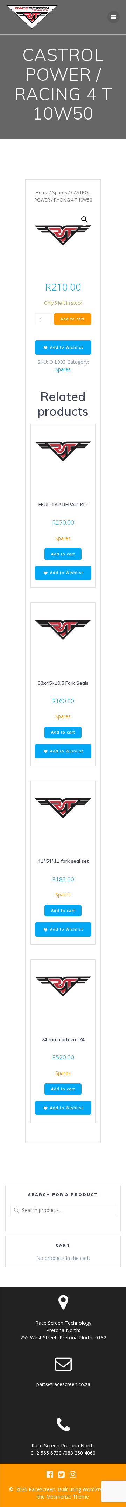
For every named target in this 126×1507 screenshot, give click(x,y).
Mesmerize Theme (67, 1496)
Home (42, 192)
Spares (59, 192)
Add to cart (73, 318)
